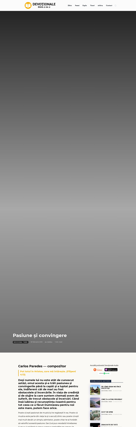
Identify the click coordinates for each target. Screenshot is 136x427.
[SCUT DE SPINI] (95, 415)
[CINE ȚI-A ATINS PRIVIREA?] (95, 403)
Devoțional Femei (106, 390)
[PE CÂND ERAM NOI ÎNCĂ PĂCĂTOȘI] (95, 390)
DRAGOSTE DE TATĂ (109, 425)
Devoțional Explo (106, 414)
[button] (115, 5)
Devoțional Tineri (21, 342)
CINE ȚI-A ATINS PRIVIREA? (111, 399)
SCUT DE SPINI (107, 412)
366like (49, 342)
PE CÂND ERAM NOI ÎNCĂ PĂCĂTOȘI (111, 387)
